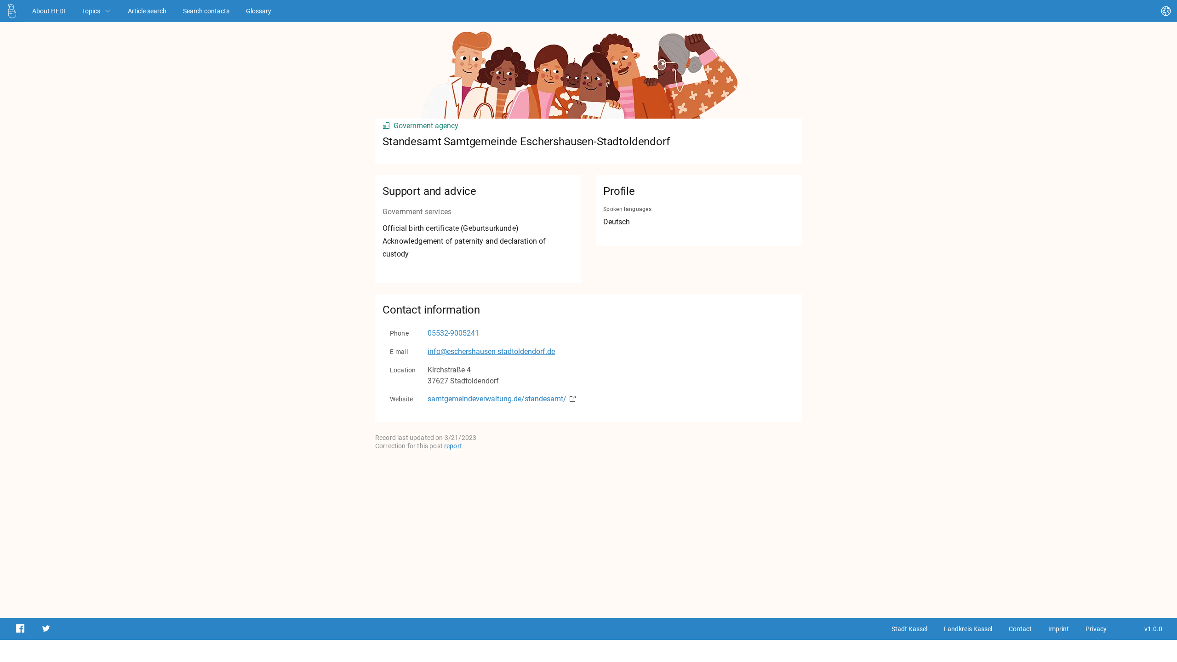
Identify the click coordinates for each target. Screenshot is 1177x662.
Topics (91, 11)
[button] (12, 11)
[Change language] (1166, 11)
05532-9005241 (453, 333)
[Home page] (12, 11)
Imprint (1058, 629)
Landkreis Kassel (968, 629)
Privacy (1096, 629)
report (453, 446)
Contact (1020, 629)
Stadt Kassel (909, 629)
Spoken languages (627, 209)
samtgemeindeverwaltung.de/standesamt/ (497, 398)
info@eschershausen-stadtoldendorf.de (491, 351)
